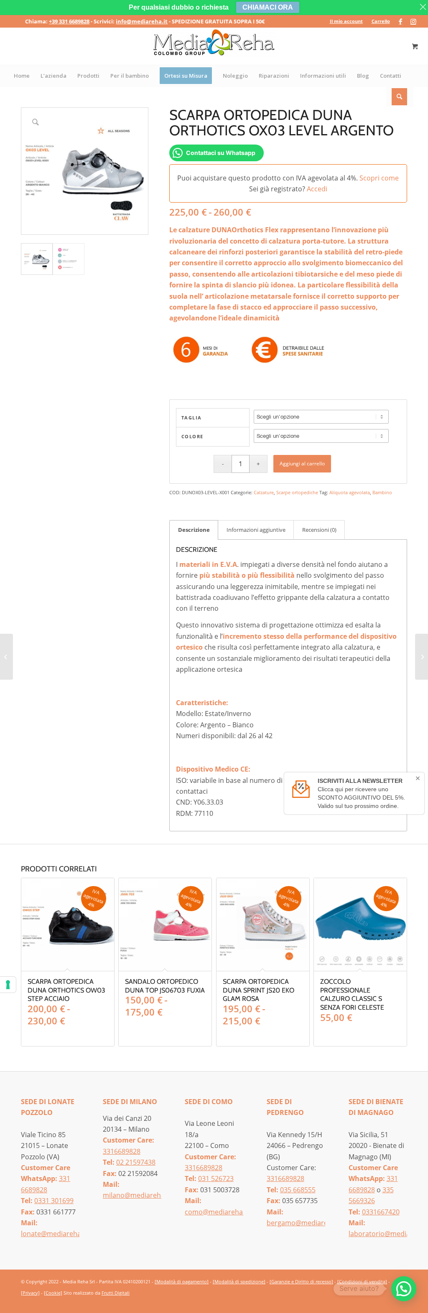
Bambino (382, 492)
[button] (403, 1288)
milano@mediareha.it (137, 1195)
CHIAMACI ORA (267, 7)
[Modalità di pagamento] (182, 1281)
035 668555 (298, 1189)
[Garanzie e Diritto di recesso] (301, 1281)
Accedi (317, 188)
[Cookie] (53, 1293)
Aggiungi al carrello (302, 463)
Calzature (264, 492)
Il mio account (346, 21)
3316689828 (121, 1151)
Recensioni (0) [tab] (319, 529)
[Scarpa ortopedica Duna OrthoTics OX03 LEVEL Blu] (421, 657)
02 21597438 (135, 1162)
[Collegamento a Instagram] (413, 21)
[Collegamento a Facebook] (401, 21)
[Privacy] (30, 1293)
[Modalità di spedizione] (239, 1281)
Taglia (191, 417)
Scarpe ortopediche (297, 492)
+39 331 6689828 (69, 21)
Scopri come (379, 178)
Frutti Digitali (116, 1293)
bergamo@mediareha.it (304, 1222)
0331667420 (381, 1211)
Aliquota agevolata (349, 492)
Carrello (381, 21)
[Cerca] (399, 96)
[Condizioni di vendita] (362, 1281)
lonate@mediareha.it (54, 1233)
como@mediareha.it (217, 1211)
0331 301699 (54, 1200)
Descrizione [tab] (194, 529)
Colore (192, 436)
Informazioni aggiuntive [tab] (256, 529)
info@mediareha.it (142, 21)
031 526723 (216, 1178)
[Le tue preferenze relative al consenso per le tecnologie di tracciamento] (8, 985)
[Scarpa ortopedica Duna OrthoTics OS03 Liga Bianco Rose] (6, 657)
